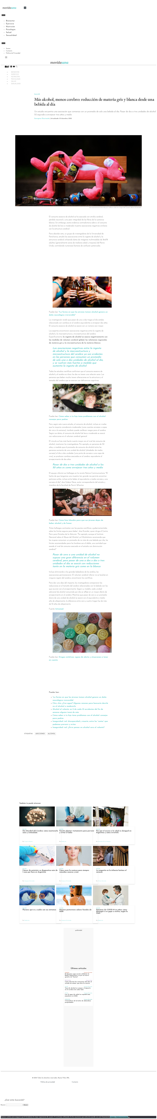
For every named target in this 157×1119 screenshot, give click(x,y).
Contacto (9, 51)
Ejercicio (10, 24)
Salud (8, 32)
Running (67, 972)
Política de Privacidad (13, 53)
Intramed (59, 609)
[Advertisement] (97, 127)
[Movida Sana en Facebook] (6, 67)
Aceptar (113, 1117)
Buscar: (3, 1105)
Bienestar (10, 21)
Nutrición (10, 27)
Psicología (10, 29)
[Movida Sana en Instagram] (8, 67)
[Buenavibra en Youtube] (14, 67)
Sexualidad (11, 35)
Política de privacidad (48, 1082)
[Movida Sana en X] (11, 67)
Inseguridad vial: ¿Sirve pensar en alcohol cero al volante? (78, 727)
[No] (129, 1117)
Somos (8, 48)
